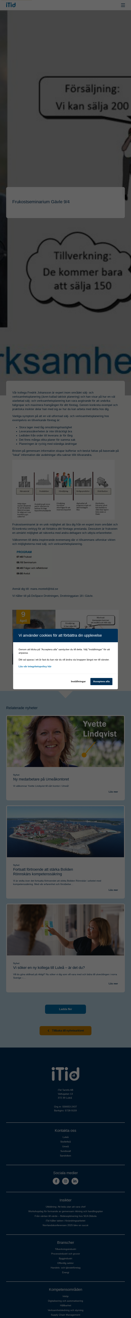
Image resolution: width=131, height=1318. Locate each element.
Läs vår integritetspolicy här (35, 666)
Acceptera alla (101, 681)
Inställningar (78, 681)
